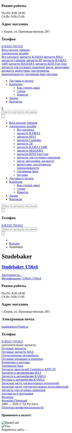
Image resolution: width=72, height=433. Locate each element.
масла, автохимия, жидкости (35, 161)
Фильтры (7, 397)
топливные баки (35, 74)
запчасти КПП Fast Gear (51, 63)
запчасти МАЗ (53, 56)
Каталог (14, 243)
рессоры (52, 74)
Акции (13, 98)
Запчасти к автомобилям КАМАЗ (24, 376)
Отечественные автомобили (20, 355)
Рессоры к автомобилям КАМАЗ (23, 379)
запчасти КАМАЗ (31, 56)
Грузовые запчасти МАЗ (17, 352)
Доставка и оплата (21, 80)
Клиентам (15, 84)
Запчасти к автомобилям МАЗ (21, 372)
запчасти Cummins (14, 60)
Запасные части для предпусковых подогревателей (35, 386)
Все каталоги (10, 56)
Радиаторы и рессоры (16, 362)
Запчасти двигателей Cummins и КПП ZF (29, 369)
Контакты (15, 101)
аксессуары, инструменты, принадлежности (34, 166)
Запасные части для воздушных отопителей (30, 383)
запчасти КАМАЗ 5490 (32, 147)
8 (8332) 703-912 (12, 46)
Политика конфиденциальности (23, 407)
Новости (22, 94)
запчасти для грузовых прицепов (23, 67)
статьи (21, 91)
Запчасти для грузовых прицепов (23, 390)
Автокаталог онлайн (15, 53)
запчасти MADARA (21, 63)
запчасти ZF (34, 60)
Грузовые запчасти (14, 348)
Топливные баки (12, 365)
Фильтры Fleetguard (14, 400)
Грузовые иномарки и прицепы (22, 358)
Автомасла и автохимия (17, 393)
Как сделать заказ (28, 87)
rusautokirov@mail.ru (15, 326)
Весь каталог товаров (16, 49)
